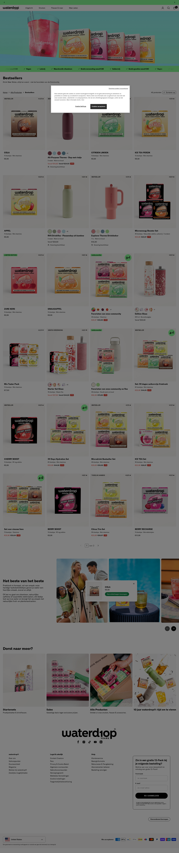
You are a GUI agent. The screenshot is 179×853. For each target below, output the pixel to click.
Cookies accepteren (98, 106)
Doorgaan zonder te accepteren (118, 88)
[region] (90, 99)
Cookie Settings (80, 106)
